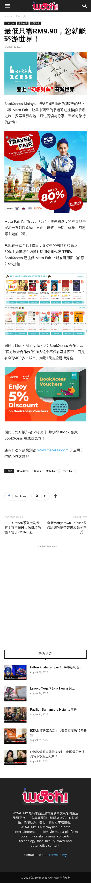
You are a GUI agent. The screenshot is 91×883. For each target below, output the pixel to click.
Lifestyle (21, 16)
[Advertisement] (45, 594)
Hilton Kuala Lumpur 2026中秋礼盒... (56, 667)
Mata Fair (51, 471)
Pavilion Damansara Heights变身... (54, 709)
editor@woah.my (54, 855)
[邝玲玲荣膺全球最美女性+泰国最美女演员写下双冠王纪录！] (15, 757)
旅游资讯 (22, 23)
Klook (37, 471)
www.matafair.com (53, 450)
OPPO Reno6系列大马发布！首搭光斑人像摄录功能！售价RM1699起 (22, 527)
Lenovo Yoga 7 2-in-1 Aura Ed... (52, 688)
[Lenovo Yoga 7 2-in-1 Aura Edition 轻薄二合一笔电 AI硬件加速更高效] (15, 693)
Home (8, 16)
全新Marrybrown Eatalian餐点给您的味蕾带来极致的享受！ (67, 527)
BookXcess (23, 471)
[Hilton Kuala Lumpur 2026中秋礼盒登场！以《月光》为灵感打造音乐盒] (15, 672)
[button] (7, 6)
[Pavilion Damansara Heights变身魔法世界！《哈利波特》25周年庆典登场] (15, 715)
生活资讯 (35, 23)
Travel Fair (67, 471)
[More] (55, 496)
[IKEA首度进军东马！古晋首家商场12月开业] (15, 736)
